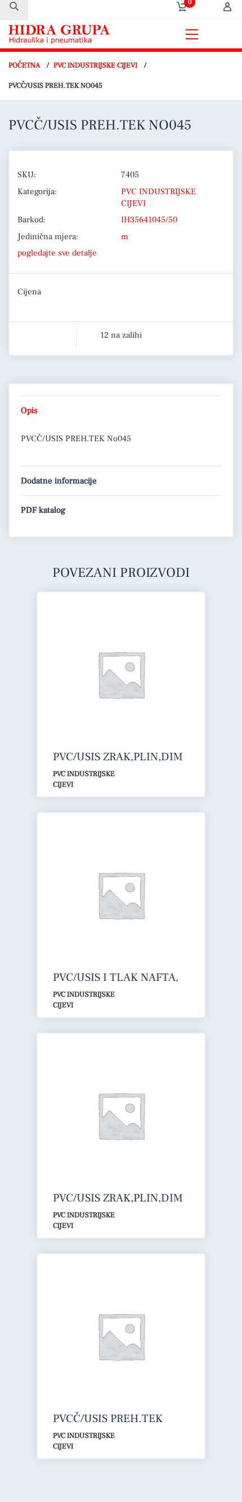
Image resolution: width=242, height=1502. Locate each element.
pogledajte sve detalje (57, 253)
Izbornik (219, 34)
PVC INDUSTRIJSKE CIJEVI (95, 65)
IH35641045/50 (149, 219)
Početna (24, 65)
